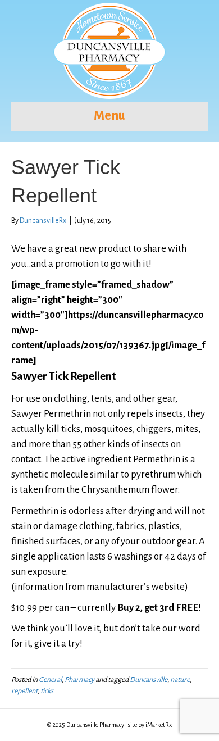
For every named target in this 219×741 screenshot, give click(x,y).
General (50, 680)
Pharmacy (79, 680)
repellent (24, 691)
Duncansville (148, 680)
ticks (46, 691)
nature (180, 680)
